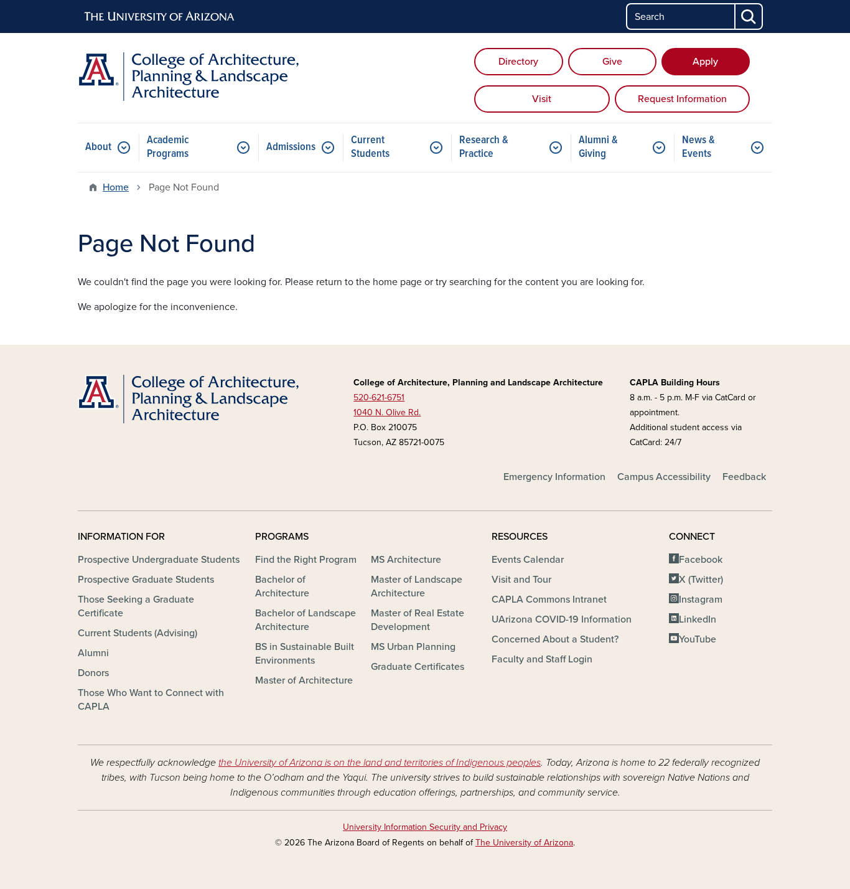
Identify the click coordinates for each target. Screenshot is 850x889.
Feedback (744, 477)
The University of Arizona (524, 842)
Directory (518, 61)
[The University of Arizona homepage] (160, 16)
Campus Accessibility (664, 477)
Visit (541, 99)
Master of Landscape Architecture (416, 586)
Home (116, 187)
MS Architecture (406, 559)
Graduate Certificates (417, 667)
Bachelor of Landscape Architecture (305, 620)
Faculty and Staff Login (542, 659)
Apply (705, 61)
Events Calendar (528, 559)
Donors (93, 673)
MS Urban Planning (413, 647)
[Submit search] (749, 16)
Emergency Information (554, 477)
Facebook (700, 559)
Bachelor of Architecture (282, 586)
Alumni (93, 653)
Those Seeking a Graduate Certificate (136, 606)
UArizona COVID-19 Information (562, 619)
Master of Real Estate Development (417, 620)
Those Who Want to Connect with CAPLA (151, 700)
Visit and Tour (521, 579)
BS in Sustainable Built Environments (304, 654)
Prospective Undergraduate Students (159, 559)
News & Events (698, 147)
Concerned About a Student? (555, 639)
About (98, 147)
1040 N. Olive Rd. (387, 412)
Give (612, 61)
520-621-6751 (378, 397)
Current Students (370, 147)
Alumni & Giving (598, 147)
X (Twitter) (701, 579)
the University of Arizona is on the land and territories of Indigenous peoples (379, 762)
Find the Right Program (306, 559)
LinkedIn (697, 619)
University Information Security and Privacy (425, 827)
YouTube (697, 639)
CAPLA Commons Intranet (549, 599)
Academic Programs (168, 147)
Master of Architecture (304, 680)
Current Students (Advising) (137, 633)
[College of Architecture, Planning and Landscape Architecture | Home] (188, 76)
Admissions (290, 147)
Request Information (682, 99)
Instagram (700, 599)
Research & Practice (483, 147)
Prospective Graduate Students (146, 579)
